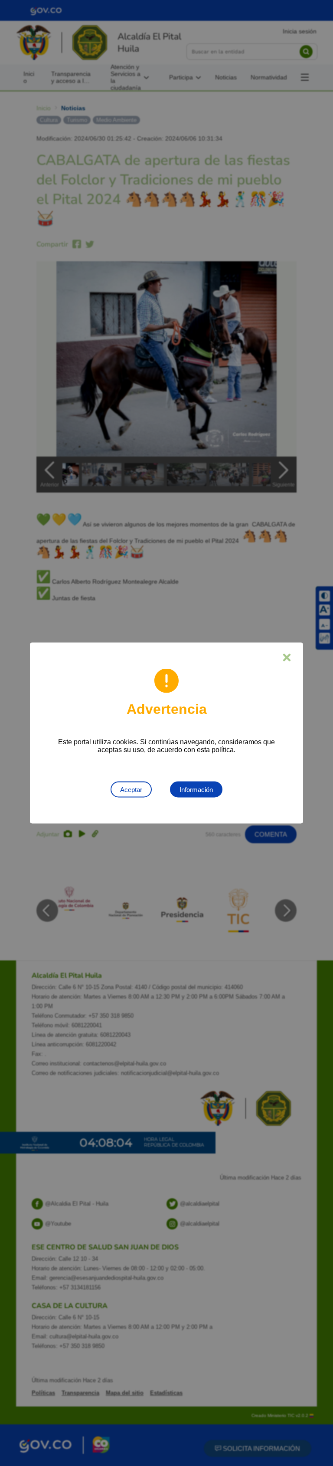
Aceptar (131, 789)
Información (196, 789)
